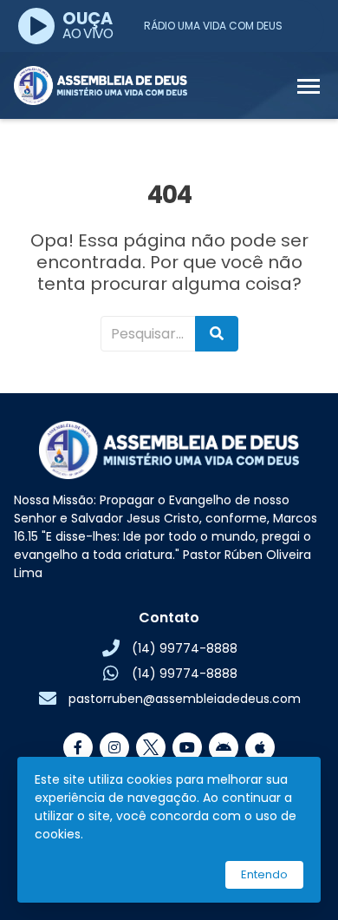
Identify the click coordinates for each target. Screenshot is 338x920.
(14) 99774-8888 (184, 648)
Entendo (264, 874)
